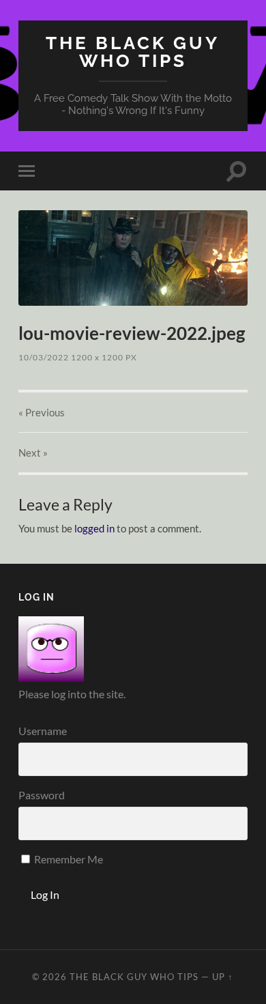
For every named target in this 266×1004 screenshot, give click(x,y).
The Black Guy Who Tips (133, 51)
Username (42, 730)
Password (41, 794)
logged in (94, 528)
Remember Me (67, 858)
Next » (33, 452)
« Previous (41, 412)
